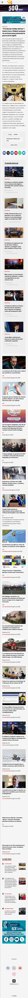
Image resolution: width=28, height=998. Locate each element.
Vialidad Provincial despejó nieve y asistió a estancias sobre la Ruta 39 (13, 765)
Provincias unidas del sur (13, 139)
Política (4, 26)
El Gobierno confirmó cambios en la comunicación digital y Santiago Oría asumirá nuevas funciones (14, 184)
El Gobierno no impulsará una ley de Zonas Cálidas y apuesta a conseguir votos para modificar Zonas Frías (14, 245)
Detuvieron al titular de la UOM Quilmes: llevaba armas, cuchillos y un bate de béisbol (13, 483)
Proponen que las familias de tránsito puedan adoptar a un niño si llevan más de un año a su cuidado (14, 398)
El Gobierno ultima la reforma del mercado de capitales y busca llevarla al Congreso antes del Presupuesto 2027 (14, 308)
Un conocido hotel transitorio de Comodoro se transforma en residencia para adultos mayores (12, 627)
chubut (16, 134)
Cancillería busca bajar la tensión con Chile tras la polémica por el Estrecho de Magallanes (14, 791)
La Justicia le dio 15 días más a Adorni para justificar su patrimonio (14, 372)
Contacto (14, 959)
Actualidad (5, 378)
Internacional (6, 551)
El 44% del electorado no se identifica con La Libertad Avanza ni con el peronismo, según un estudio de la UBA (13, 216)
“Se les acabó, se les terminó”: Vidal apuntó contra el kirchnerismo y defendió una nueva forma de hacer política (10, 899)
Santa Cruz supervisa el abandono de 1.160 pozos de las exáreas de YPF (13, 682)
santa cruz (14, 145)
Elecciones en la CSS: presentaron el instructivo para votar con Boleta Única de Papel (13, 847)
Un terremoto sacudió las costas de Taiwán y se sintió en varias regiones (13, 545)
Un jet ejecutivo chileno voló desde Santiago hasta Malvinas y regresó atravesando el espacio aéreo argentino (11, 869)
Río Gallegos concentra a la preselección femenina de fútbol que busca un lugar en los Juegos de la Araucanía (13, 599)
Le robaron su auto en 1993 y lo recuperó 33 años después (10, 912)
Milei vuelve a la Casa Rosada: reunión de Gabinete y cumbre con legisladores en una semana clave (14, 277)
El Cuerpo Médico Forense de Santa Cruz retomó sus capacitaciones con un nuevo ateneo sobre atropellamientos (13, 709)
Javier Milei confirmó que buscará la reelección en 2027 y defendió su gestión (14, 339)
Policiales (5, 490)
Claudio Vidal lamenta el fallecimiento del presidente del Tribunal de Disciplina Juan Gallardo (13, 511)
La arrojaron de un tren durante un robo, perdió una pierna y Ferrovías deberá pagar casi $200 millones (13, 655)
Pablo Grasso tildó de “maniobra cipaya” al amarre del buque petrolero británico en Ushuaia (12, 819)
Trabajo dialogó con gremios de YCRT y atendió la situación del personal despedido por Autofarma (13, 455)
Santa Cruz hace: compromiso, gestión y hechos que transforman (12, 571)
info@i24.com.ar (14, 984)
